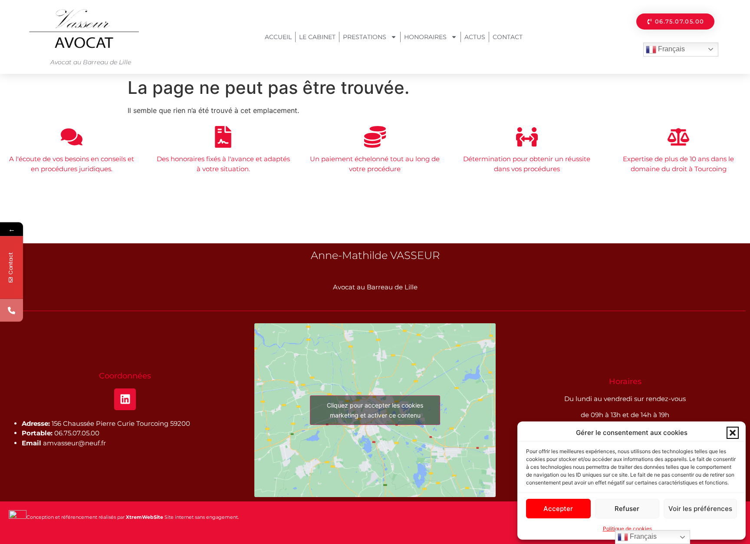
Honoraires (425, 37)
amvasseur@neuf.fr (74, 443)
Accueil (278, 37)
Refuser (627, 508)
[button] (732, 432)
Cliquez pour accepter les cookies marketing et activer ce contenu (375, 410)
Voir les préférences (700, 508)
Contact (508, 37)
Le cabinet (317, 37)
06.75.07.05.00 (76, 433)
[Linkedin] (125, 399)
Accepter (558, 508)
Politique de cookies (627, 528)
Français (670, 49)
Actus (474, 37)
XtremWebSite (144, 517)
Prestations (364, 37)
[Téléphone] (11, 310)
